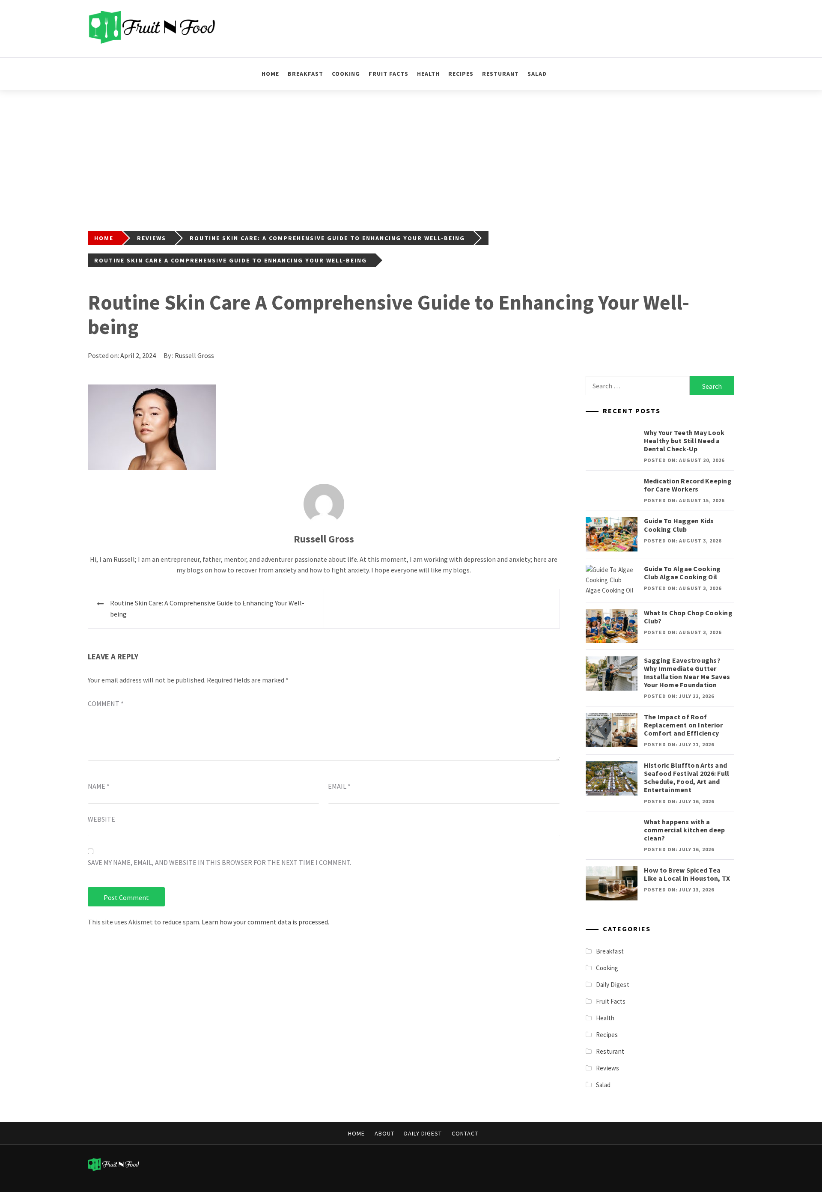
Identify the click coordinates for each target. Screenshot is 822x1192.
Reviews (607, 1068)
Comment (106, 703)
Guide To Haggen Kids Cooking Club (679, 524)
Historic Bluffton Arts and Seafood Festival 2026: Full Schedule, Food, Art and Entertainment (687, 777)
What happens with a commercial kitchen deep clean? (684, 829)
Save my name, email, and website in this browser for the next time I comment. (219, 862)
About (384, 1133)
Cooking (346, 73)
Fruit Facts (388, 73)
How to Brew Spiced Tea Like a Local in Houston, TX (687, 874)
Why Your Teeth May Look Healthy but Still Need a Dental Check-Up (684, 440)
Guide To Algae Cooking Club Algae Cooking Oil (682, 572)
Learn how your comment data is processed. (265, 922)
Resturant (500, 73)
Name (99, 786)
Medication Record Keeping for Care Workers (688, 485)
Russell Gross (194, 355)
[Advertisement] (411, 154)
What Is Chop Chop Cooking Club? (688, 616)
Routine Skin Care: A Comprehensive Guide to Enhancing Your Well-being (207, 608)
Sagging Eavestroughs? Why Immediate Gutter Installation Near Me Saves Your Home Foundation (687, 672)
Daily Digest (612, 984)
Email (339, 786)
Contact (465, 1133)
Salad (537, 73)
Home (270, 73)
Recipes (461, 73)
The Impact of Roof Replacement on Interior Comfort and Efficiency (683, 724)
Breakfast (305, 73)
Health (428, 73)
